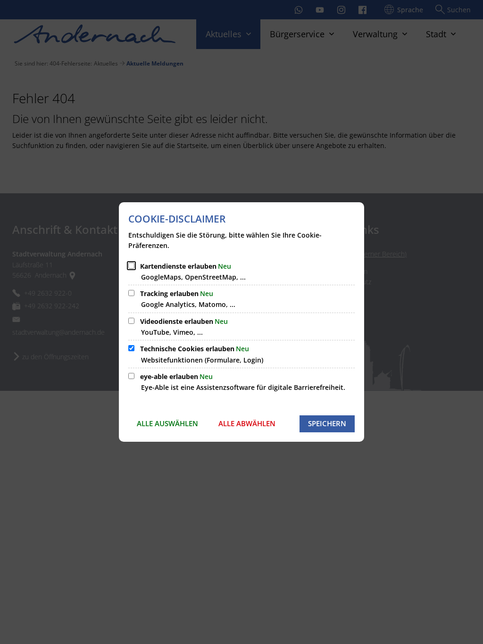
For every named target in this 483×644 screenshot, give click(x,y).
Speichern (327, 423)
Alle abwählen (246, 423)
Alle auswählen (167, 423)
